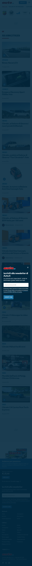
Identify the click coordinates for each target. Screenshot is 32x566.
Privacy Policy (11, 290)
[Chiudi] (28, 267)
